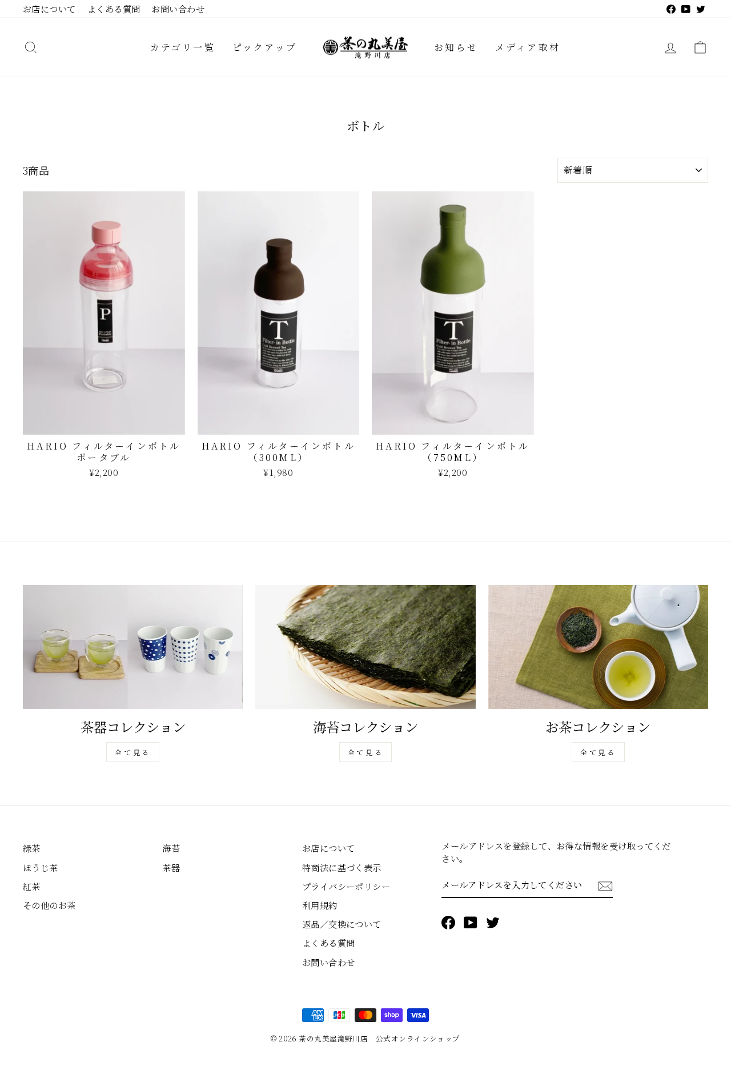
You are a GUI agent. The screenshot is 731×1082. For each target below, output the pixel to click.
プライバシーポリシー (346, 886)
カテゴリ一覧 (182, 47)
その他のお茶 (49, 905)
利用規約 (320, 905)
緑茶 (32, 847)
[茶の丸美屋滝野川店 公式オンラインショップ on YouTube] (470, 922)
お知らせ (456, 47)
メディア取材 (527, 47)
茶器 (171, 867)
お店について (49, 8)
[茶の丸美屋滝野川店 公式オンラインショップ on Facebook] (448, 922)
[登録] (605, 885)
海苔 (171, 847)
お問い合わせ (177, 8)
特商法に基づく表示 (341, 867)
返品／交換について (341, 923)
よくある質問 (113, 8)
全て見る (132, 752)
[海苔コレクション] (365, 647)
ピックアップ (264, 47)
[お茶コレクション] (598, 647)
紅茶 (32, 886)
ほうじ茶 (40, 867)
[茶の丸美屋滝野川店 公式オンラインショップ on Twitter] (493, 922)
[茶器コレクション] (133, 647)
